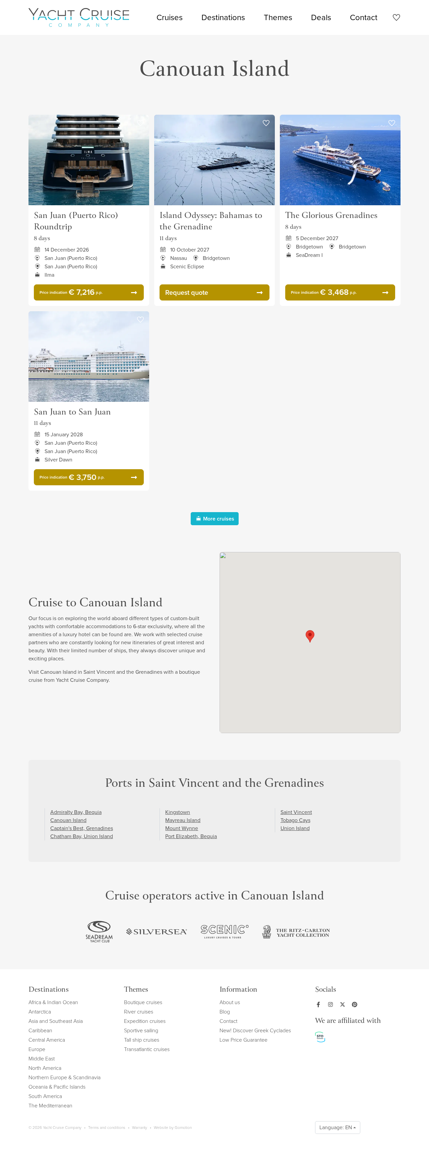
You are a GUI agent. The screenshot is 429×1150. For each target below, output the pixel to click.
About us (230, 1002)
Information (238, 990)
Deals (321, 17)
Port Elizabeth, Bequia (191, 836)
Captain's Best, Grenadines (81, 828)
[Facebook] (319, 1004)
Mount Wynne (181, 828)
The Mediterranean (50, 1105)
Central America (46, 1040)
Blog (225, 1012)
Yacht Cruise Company (78, 17)
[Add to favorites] (140, 123)
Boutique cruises (143, 1002)
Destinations (223, 17)
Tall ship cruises (141, 1040)
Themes (278, 17)
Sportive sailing (141, 1030)
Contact (363, 17)
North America (44, 1068)
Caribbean (40, 1030)
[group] (99, 931)
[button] (310, 636)
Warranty (139, 1128)
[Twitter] (344, 1004)
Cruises (170, 17)
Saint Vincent (296, 812)
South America (45, 1096)
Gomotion (183, 1128)
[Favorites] (396, 18)
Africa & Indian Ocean (53, 1002)
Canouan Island (68, 820)
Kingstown (177, 812)
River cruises (138, 1012)
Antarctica (39, 1012)
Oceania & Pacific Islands (56, 1087)
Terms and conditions (106, 1128)
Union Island (295, 828)
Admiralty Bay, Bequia (76, 812)
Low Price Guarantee (243, 1040)
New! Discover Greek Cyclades (255, 1030)
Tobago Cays (295, 820)
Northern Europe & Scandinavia (64, 1077)
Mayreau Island (182, 820)
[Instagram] (331, 1004)
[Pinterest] (356, 1004)
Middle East (41, 1058)
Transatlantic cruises (147, 1049)
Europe (36, 1049)
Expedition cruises (145, 1021)
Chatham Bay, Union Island (81, 836)
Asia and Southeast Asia (55, 1021)
